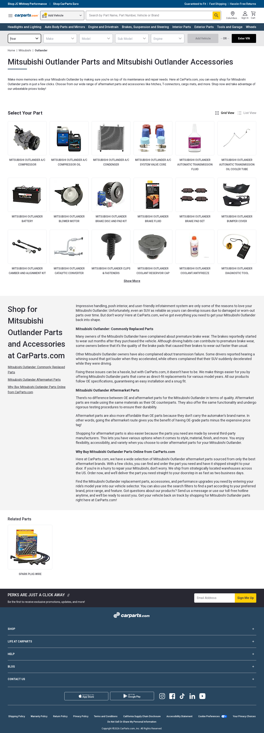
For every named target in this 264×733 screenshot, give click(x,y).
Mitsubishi (25, 50)
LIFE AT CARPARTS (20, 641)
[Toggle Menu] (10, 15)
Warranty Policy (39, 716)
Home (11, 50)
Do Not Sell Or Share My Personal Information (131, 721)
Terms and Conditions (106, 716)
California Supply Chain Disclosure (142, 716)
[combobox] (24, 38)
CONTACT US (16, 679)
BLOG (11, 666)
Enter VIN (244, 38)
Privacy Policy (80, 716)
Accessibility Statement (179, 716)
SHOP (11, 628)
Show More (132, 281)
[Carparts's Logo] (27, 15)
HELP (11, 654)
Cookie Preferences (209, 716)
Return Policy (60, 716)
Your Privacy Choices (244, 716)
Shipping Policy (16, 716)
